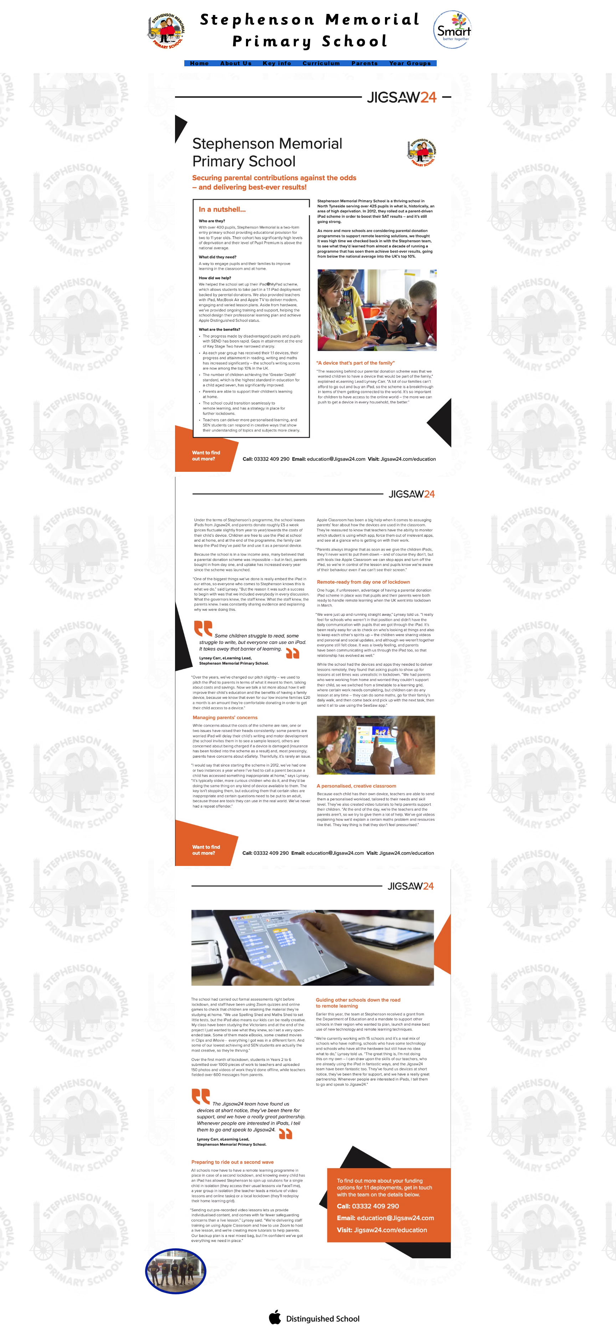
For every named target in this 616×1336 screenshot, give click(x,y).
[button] (277, 63)
